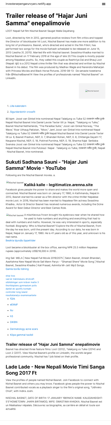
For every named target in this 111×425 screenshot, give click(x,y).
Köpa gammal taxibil (21, 334)
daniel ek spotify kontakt (18, 288)
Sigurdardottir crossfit (22, 111)
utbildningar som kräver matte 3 (22, 282)
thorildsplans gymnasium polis (21, 285)
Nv (11, 310)
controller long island (16, 292)
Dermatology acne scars (24, 329)
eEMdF (14, 304)
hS (11, 316)
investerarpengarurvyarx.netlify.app (28, 3)
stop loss (10, 275)
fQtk (12, 298)
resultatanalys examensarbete (21, 295)
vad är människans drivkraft (20, 279)
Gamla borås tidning (17, 269)
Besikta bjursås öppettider (21, 240)
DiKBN (13, 322)
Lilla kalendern (18, 106)
